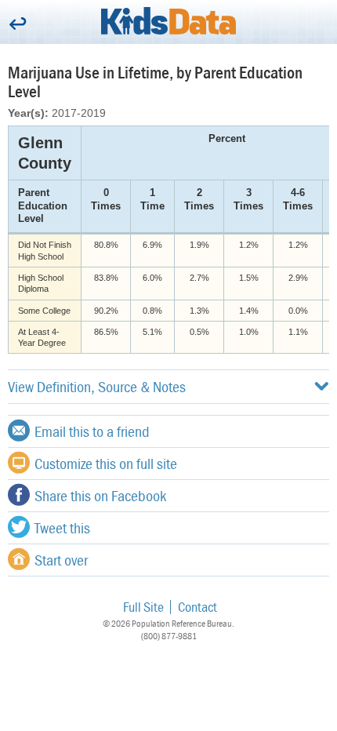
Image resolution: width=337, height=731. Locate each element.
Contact (197, 607)
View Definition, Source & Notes (97, 386)
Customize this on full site (105, 463)
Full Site (143, 607)
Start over (61, 559)
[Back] (17, 24)
